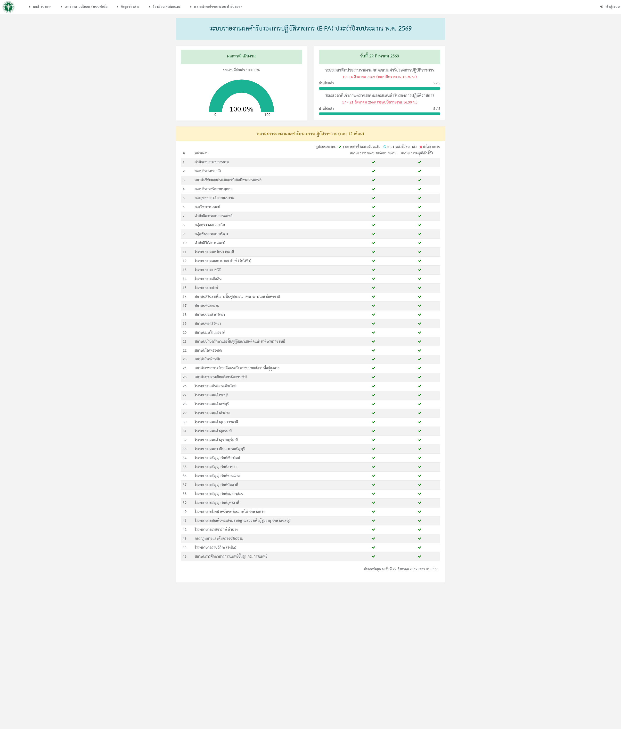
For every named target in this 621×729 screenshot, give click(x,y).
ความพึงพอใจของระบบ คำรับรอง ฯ (218, 7)
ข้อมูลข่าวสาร (129, 7)
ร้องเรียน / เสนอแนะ (166, 7)
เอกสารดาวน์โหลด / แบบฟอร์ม (85, 7)
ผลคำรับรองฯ (41, 7)
